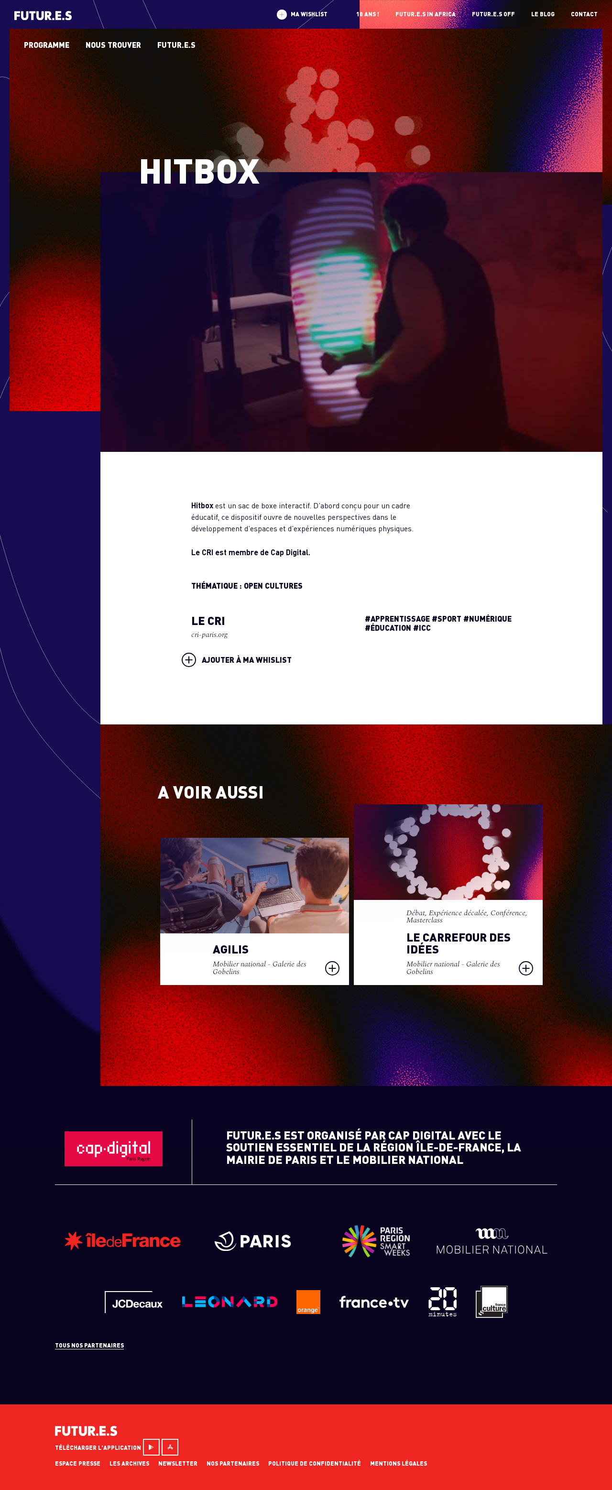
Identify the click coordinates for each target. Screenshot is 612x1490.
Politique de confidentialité (314, 1463)
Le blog (543, 14)
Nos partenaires (233, 1463)
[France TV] (374, 1305)
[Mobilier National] (492, 1251)
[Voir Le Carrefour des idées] (448, 894)
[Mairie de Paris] (258, 1248)
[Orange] (308, 1311)
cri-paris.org (209, 634)
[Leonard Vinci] (229, 1305)
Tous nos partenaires (89, 1345)
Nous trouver (113, 45)
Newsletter (177, 1463)
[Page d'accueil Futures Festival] (86, 1433)
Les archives (129, 1463)
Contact (584, 14)
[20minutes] (442, 1314)
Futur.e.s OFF (493, 14)
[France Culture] (492, 1315)
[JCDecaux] (134, 1310)
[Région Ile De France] (123, 1248)
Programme (46, 45)
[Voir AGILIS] (254, 911)
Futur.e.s (176, 45)
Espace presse (77, 1463)
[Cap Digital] (114, 1163)
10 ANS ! (367, 14)
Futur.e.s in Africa (425, 14)
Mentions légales (398, 1463)
